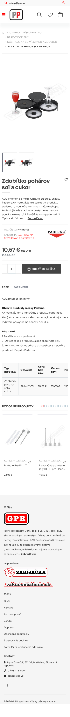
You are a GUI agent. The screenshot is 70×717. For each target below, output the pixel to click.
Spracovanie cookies (16, 640)
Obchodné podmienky (16, 634)
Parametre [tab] (21, 287)
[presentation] (7, 102)
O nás (7, 601)
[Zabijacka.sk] (26, 572)
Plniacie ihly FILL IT (15, 465)
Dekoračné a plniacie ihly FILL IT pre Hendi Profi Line (52, 467)
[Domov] (3, 32)
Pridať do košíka (43, 269)
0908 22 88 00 (16, 670)
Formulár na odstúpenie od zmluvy (23, 647)
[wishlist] (53, 15)
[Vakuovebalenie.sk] (28, 584)
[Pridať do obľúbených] (66, 185)
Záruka (8, 621)
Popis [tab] (5, 287)
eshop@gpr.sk (17, 3)
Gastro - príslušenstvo (25, 32)
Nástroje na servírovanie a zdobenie (32, 41)
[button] (42, 15)
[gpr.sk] (35, 518)
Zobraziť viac (35, 218)
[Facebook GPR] (7, 685)
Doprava (9, 627)
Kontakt (8, 607)
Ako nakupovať (12, 614)
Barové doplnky (18, 37)
